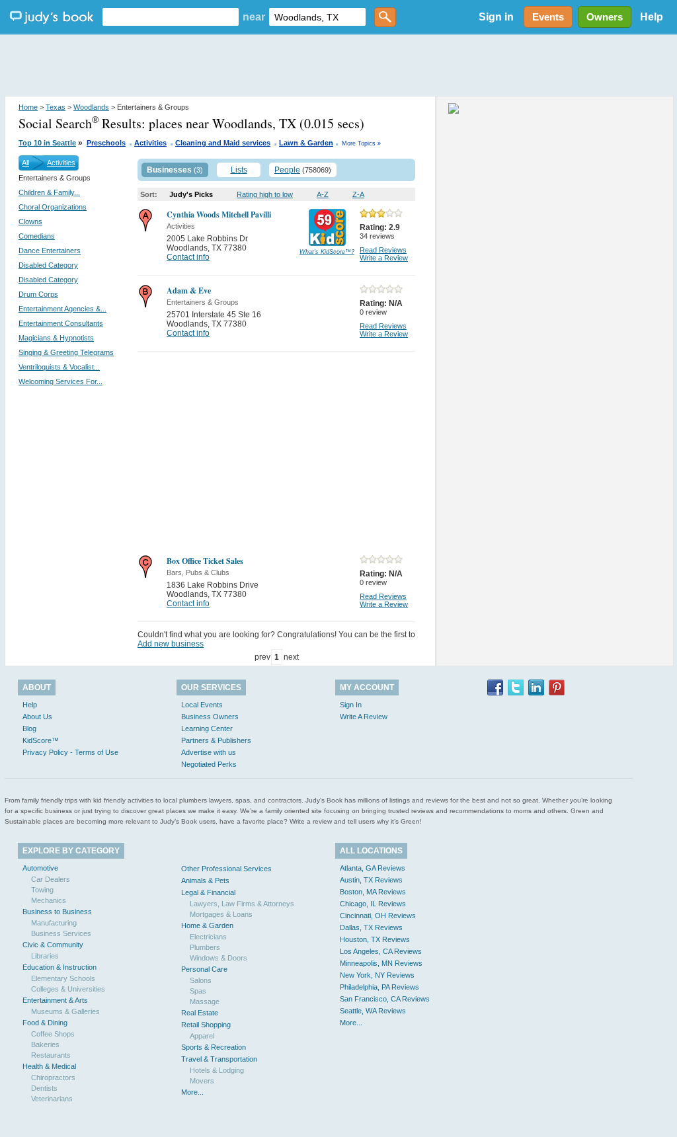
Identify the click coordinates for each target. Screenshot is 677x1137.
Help (651, 16)
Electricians (208, 937)
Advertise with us (208, 752)
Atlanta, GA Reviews (372, 868)
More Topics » (361, 143)
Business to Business (57, 912)
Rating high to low (265, 194)
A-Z (323, 194)
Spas (198, 991)
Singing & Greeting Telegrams (66, 352)
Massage (204, 1001)
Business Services (61, 933)
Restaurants (51, 1055)
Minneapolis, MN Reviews (381, 963)
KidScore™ (40, 740)
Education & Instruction (59, 967)
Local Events (202, 705)
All (25, 163)
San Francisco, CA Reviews (385, 999)
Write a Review (384, 258)
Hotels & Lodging (217, 1070)
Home (28, 107)
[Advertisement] (338, 66)
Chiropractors (53, 1077)
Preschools (106, 143)
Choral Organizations (53, 207)
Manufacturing (54, 923)
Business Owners (210, 717)
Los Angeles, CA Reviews (381, 951)
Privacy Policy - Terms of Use (70, 752)
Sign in (496, 16)
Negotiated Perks (209, 764)
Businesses (169, 170)
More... (192, 1092)
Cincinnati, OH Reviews (378, 916)
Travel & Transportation (219, 1059)
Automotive (40, 868)
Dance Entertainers (50, 251)
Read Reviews (383, 250)
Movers (202, 1081)
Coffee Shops (53, 1034)
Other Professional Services (226, 869)
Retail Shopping (206, 1025)
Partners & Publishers (216, 740)
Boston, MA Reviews (373, 892)
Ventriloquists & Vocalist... (59, 367)
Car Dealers (50, 879)
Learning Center (207, 728)
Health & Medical (49, 1066)
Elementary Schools (63, 978)
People (287, 170)
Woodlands (91, 107)
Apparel (202, 1036)
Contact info (188, 257)
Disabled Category (48, 265)
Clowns (30, 221)
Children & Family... (49, 192)
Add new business (171, 643)
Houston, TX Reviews (375, 939)
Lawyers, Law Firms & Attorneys (242, 904)
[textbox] (170, 17)
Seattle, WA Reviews (373, 1011)
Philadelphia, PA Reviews (379, 987)
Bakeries (45, 1044)
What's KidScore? (326, 252)
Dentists (44, 1088)
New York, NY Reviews (377, 975)
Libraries (45, 956)
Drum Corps (38, 294)
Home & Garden (207, 925)
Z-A (358, 194)
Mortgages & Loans (221, 914)
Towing (42, 890)
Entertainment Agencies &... (62, 309)
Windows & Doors (218, 958)
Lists (239, 170)
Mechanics (48, 900)
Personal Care (204, 969)
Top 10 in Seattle (47, 143)
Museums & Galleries (65, 1011)
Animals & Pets (205, 880)
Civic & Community (52, 945)
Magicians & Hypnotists (56, 338)
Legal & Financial (208, 892)
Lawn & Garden (306, 143)
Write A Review (363, 717)
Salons (201, 980)
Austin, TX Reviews (371, 880)
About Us (37, 717)
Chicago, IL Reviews (373, 904)
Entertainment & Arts (55, 1000)
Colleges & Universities (68, 989)
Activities (150, 143)
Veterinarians (52, 1099)
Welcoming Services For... (60, 381)
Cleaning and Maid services (222, 143)
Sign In (351, 705)
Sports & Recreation (213, 1047)
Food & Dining (44, 1023)
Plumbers (205, 947)
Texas (55, 107)
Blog (29, 728)
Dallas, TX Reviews (371, 927)
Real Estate (199, 1013)
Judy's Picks (191, 194)
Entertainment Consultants (61, 323)
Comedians (37, 236)
